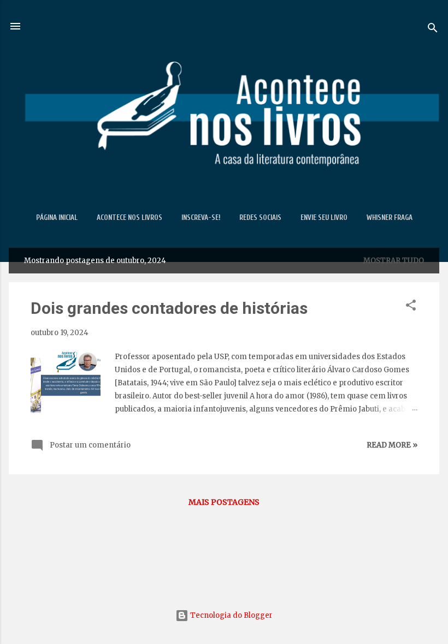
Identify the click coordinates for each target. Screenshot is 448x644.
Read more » (392, 445)
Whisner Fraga (389, 217)
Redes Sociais (260, 217)
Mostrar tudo (393, 260)
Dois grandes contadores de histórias (169, 308)
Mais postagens (224, 502)
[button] (410, 307)
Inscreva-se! (200, 217)
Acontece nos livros (129, 217)
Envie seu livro (323, 217)
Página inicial (57, 217)
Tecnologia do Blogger (230, 615)
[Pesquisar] (432, 29)
